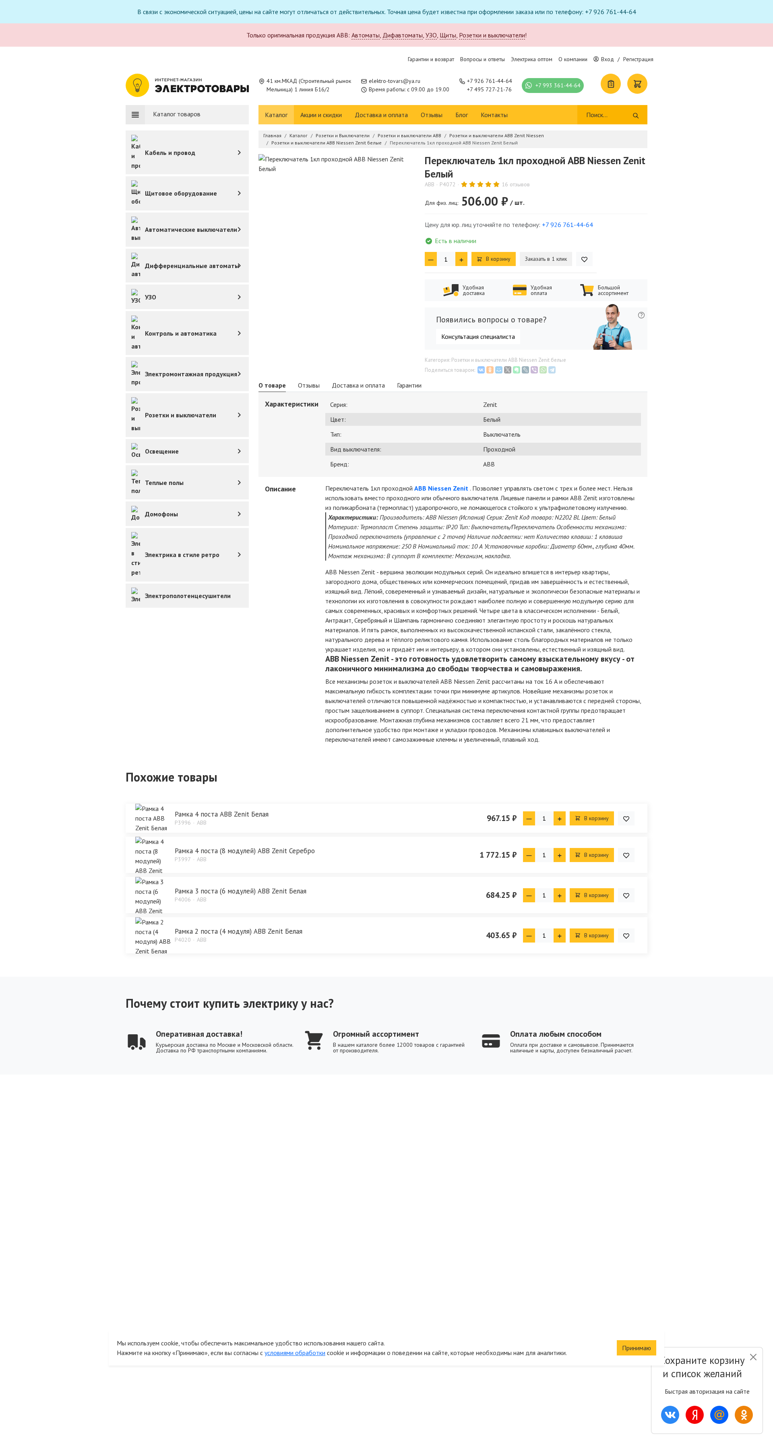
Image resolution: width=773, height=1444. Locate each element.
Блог (461, 115)
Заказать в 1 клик (546, 258)
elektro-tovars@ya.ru (394, 81)
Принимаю (636, 1348)
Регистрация (638, 59)
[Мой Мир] (498, 369)
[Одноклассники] (490, 369)
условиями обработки (295, 1353)
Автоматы (365, 35)
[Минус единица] (431, 259)
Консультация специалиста (478, 336)
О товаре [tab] (272, 385)
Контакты (494, 115)
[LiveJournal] (525, 369)
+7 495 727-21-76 (489, 89)
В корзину (497, 258)
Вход (607, 59)
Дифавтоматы (402, 35)
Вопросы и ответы (482, 59)
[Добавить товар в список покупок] (584, 259)
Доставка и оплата (381, 115)
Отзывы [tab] (309, 385)
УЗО (431, 35)
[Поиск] (635, 115)
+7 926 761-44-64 (489, 81)
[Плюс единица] (461, 259)
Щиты (448, 35)
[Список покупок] (611, 84)
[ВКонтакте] (481, 369)
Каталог (276, 115)
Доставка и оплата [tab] (358, 385)
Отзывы (431, 115)
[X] (507, 369)
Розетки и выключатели (492, 35)
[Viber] (534, 369)
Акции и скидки (321, 115)
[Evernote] (516, 369)
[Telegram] (552, 369)
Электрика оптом (531, 59)
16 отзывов (516, 184)
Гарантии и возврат (431, 59)
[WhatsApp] (543, 369)
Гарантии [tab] (409, 385)
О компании (572, 59)
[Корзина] (637, 84)
